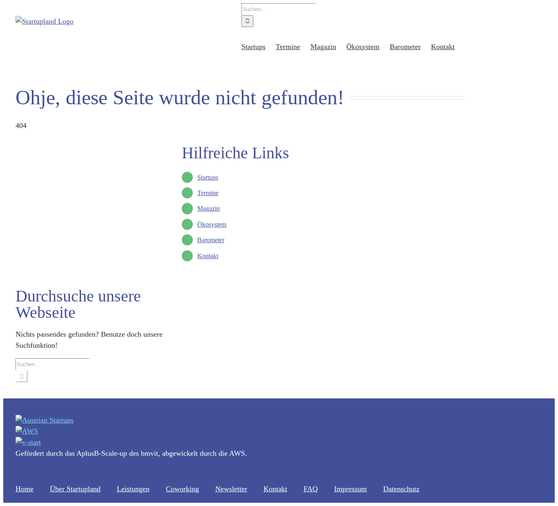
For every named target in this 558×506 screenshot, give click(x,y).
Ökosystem (211, 224)
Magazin (208, 208)
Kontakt (207, 255)
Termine (208, 192)
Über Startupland (75, 489)
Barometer (210, 239)
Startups (207, 177)
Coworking (182, 489)
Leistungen (133, 489)
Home (24, 489)
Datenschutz (401, 489)
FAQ (311, 489)
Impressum (350, 489)
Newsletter (231, 489)
